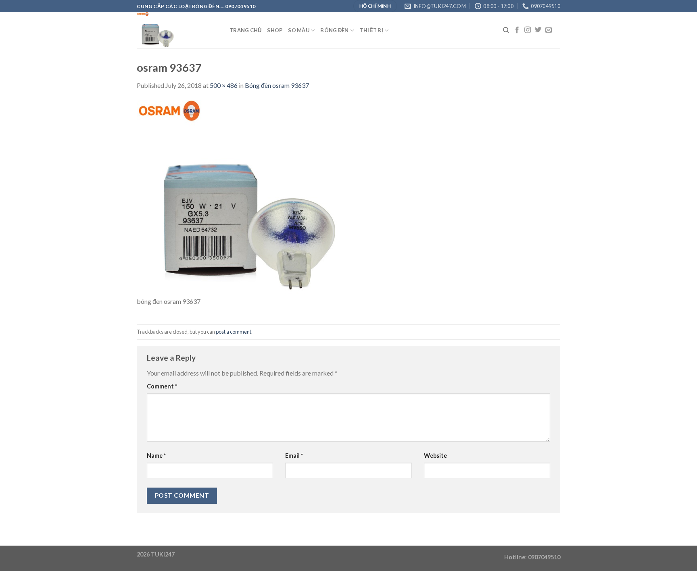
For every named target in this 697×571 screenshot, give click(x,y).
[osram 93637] (237, 197)
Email (294, 455)
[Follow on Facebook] (517, 30)
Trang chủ (245, 30)
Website (435, 455)
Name (156, 455)
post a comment (233, 331)
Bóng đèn (334, 30)
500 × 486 (224, 85)
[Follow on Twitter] (538, 30)
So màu (298, 30)
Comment (162, 386)
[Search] (506, 30)
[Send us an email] (548, 30)
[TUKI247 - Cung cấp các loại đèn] (177, 30)
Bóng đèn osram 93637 (277, 85)
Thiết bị (371, 30)
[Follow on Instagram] (527, 30)
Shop (274, 30)
